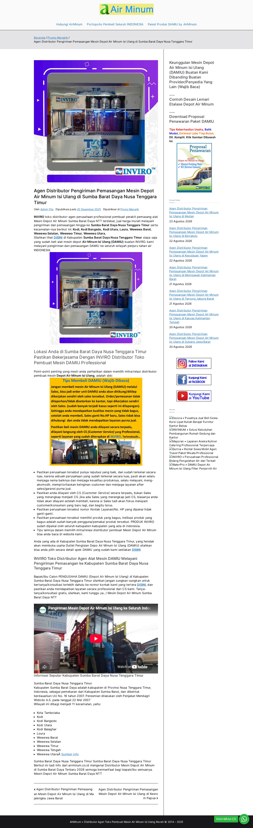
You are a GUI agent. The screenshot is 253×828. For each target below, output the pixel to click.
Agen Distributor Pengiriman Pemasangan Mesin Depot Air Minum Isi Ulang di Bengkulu (194, 232)
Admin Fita (47, 209)
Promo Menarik (129, 209)
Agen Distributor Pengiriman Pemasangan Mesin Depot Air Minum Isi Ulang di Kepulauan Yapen (194, 251)
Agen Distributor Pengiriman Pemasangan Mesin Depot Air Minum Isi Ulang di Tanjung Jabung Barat (194, 294)
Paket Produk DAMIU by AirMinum (172, 24)
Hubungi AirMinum (69, 24)
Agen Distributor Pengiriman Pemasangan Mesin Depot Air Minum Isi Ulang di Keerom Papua (128, 793)
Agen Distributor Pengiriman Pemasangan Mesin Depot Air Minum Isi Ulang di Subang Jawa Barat (194, 337)
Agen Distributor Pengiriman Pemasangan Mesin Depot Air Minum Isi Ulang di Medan (194, 212)
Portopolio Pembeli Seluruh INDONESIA (115, 24)
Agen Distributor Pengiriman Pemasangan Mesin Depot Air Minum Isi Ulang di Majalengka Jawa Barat (64, 793)
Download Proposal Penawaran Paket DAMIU (191, 119)
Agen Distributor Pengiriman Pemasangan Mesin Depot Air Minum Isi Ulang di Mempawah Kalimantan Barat (194, 273)
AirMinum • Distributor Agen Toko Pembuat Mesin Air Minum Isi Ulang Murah (117, 821)
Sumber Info (70, 754)
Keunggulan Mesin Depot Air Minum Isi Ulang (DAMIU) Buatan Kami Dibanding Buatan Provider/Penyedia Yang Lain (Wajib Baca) (191, 74)
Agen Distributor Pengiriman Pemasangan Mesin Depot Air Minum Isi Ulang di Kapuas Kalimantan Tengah (194, 316)
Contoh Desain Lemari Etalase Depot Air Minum (191, 101)
